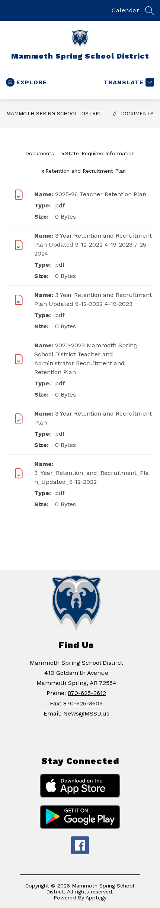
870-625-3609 (83, 703)
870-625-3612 (87, 692)
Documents (137, 113)
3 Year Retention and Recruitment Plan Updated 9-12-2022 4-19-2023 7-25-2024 (93, 244)
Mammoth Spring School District (55, 113)
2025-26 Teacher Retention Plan (100, 194)
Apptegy (96, 898)
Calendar (125, 10)
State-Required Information (100, 153)
